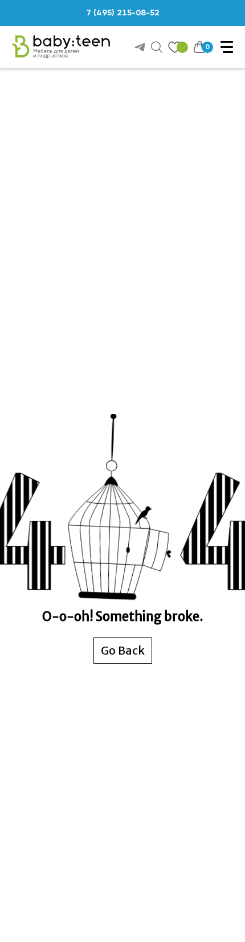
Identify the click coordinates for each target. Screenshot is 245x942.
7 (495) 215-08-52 (123, 13)
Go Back (123, 650)
